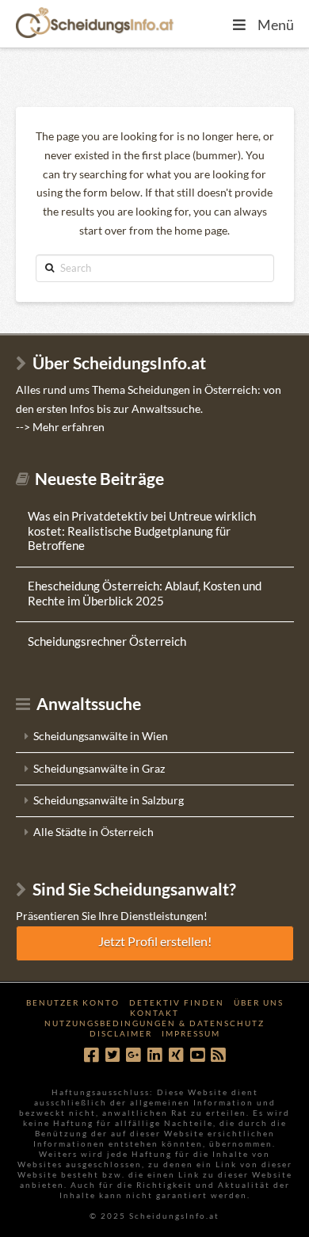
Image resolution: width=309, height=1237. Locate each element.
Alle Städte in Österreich (93, 831)
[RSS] (218, 1055)
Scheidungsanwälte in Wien (100, 736)
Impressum (191, 1033)
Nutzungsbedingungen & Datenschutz (154, 1023)
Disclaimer (121, 1033)
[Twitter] (112, 1055)
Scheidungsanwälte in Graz (99, 768)
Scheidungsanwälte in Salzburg (108, 800)
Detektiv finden (176, 1002)
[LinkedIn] (154, 1055)
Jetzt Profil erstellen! (155, 941)
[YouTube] (197, 1055)
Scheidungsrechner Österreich (107, 641)
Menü (275, 24)
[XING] (176, 1055)
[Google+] (133, 1055)
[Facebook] (91, 1055)
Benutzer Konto (73, 1002)
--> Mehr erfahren (60, 426)
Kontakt (154, 1012)
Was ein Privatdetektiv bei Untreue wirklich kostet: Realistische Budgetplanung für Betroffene (142, 530)
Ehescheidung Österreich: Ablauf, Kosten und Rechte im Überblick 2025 (144, 593)
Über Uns (259, 1002)
